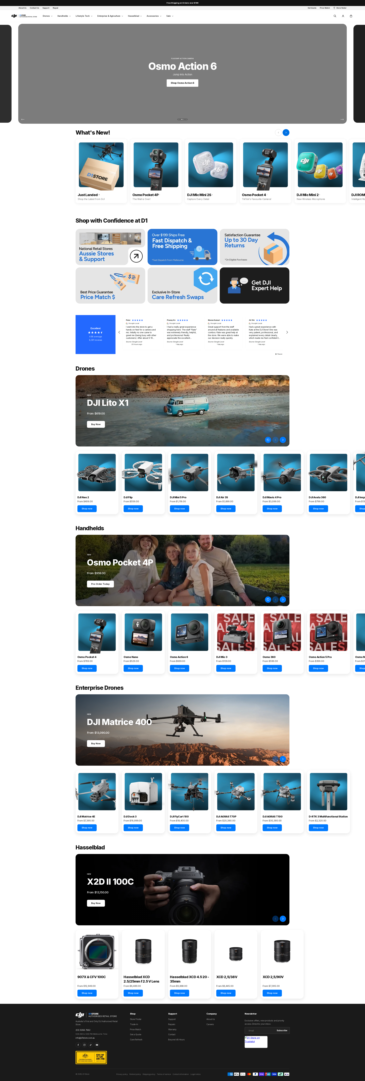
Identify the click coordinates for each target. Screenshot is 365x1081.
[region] (203, 332)
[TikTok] (90, 1044)
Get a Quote (135, 1034)
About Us (210, 1019)
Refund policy (135, 1074)
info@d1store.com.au (85, 1038)
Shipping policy (149, 1074)
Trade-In (134, 1024)
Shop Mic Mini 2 (183, 82)
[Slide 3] (181, 119)
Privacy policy (122, 1074)
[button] (47, 16)
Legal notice (195, 1074)
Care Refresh (136, 1039)
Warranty (172, 1029)
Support (172, 1019)
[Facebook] (78, 1044)
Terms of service (164, 1074)
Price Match (135, 1029)
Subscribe (282, 1030)
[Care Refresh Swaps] (182, 285)
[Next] (342, 119)
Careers (210, 1024)
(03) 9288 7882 (83, 1030)
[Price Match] (110, 285)
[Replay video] (268, 440)
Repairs (171, 1024)
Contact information (181, 1074)
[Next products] (283, 440)
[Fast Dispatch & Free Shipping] (182, 247)
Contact (171, 1034)
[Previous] (23, 119)
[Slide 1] (178, 119)
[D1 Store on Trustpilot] (256, 1042)
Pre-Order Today (100, 584)
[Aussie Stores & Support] (110, 247)
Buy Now (96, 424)
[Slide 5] (186, 119)
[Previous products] (275, 440)
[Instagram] (84, 1044)
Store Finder (135, 1019)
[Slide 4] (184, 119)
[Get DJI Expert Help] (254, 285)
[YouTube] (97, 1044)
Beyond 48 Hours (176, 1039)
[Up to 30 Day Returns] (254, 247)
